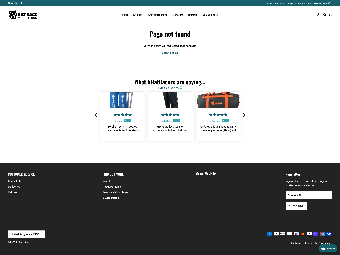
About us (279, 3)
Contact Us (291, 3)
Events (301, 3)
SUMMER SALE (210, 15)
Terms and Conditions (115, 192)
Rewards (192, 15)
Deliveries (14, 186)
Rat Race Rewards (323, 243)
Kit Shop (137, 15)
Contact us (296, 243)
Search (106, 181)
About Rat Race (112, 186)
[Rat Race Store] (23, 14)
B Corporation (111, 197)
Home (270, 3)
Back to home (170, 52)
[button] (96, 115)
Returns (12, 192)
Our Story (178, 15)
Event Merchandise (157, 15)
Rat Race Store (23, 242)
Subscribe (296, 206)
